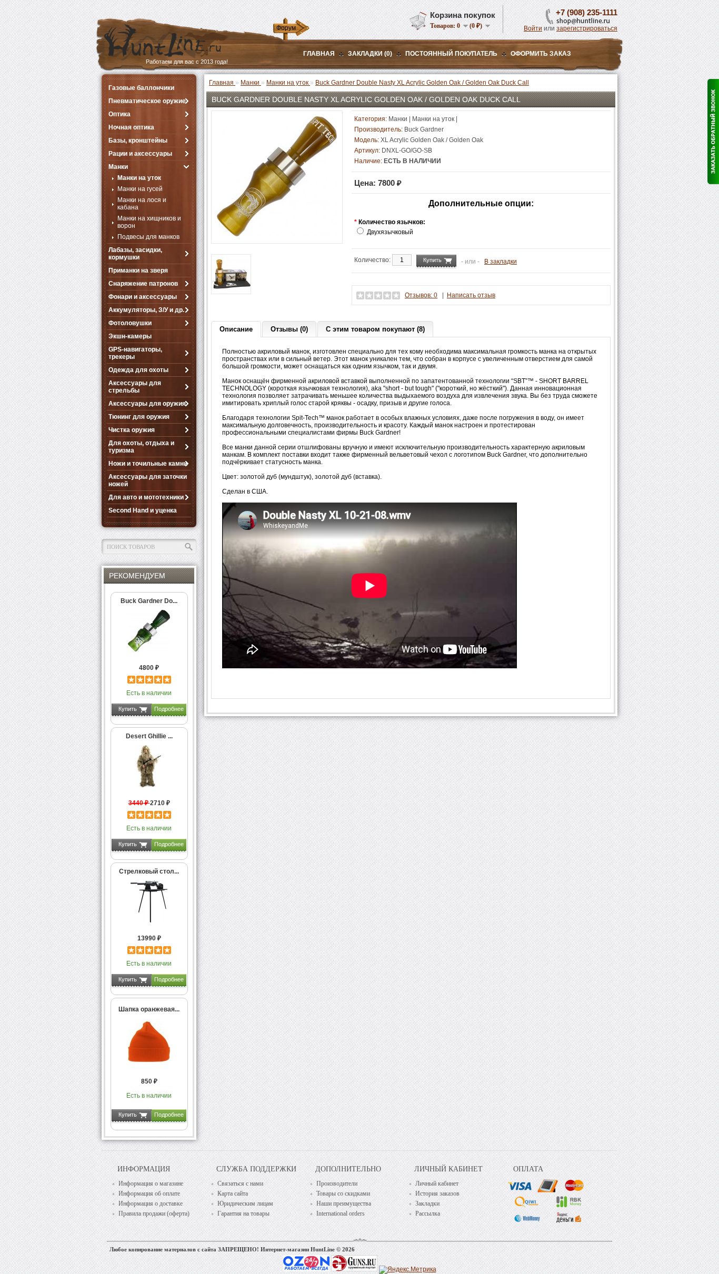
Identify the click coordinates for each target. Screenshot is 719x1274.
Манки (118, 166)
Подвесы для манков (148, 236)
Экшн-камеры (130, 336)
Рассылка (427, 1213)
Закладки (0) (370, 53)
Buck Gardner (424, 129)
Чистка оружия (131, 430)
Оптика (119, 114)
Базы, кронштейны (137, 140)
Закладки (427, 1203)
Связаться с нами (240, 1183)
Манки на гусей (140, 189)
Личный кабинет (436, 1183)
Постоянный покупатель (451, 53)
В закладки (500, 261)
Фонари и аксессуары (142, 296)
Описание (236, 329)
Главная (319, 53)
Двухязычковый (390, 232)
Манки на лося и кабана (141, 203)
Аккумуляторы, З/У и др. (146, 310)
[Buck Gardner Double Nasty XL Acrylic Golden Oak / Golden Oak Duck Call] (277, 234)
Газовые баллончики (141, 88)
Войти (533, 28)
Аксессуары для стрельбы (134, 386)
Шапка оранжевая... (148, 1009)
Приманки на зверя (138, 270)
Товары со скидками (343, 1193)
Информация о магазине (150, 1183)
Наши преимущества (343, 1203)
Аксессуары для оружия (147, 403)
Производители (336, 1183)
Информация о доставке (150, 1203)
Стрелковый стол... (149, 871)
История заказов (437, 1193)
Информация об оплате (149, 1193)
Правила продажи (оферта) (153, 1213)
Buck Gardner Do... (149, 601)
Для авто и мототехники (146, 497)
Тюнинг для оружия (138, 416)
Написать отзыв (471, 295)
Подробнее (169, 709)
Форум (286, 28)
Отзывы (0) (289, 329)
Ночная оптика (131, 127)
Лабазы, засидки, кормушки (135, 253)
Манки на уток (139, 178)
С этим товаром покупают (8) (375, 329)
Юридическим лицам (245, 1203)
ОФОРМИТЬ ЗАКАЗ (541, 53)
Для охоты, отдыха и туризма (141, 446)
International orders (340, 1213)
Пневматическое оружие (147, 101)
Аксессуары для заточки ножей (147, 480)
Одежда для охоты (138, 370)
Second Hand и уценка (142, 510)
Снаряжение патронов (143, 283)
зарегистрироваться (586, 28)
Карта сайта (232, 1193)
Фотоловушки (130, 323)
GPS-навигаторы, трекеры (135, 353)
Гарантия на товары (243, 1213)
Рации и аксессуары (140, 153)
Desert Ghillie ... (149, 736)
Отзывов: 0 (421, 295)
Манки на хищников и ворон (149, 222)
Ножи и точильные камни (147, 463)
